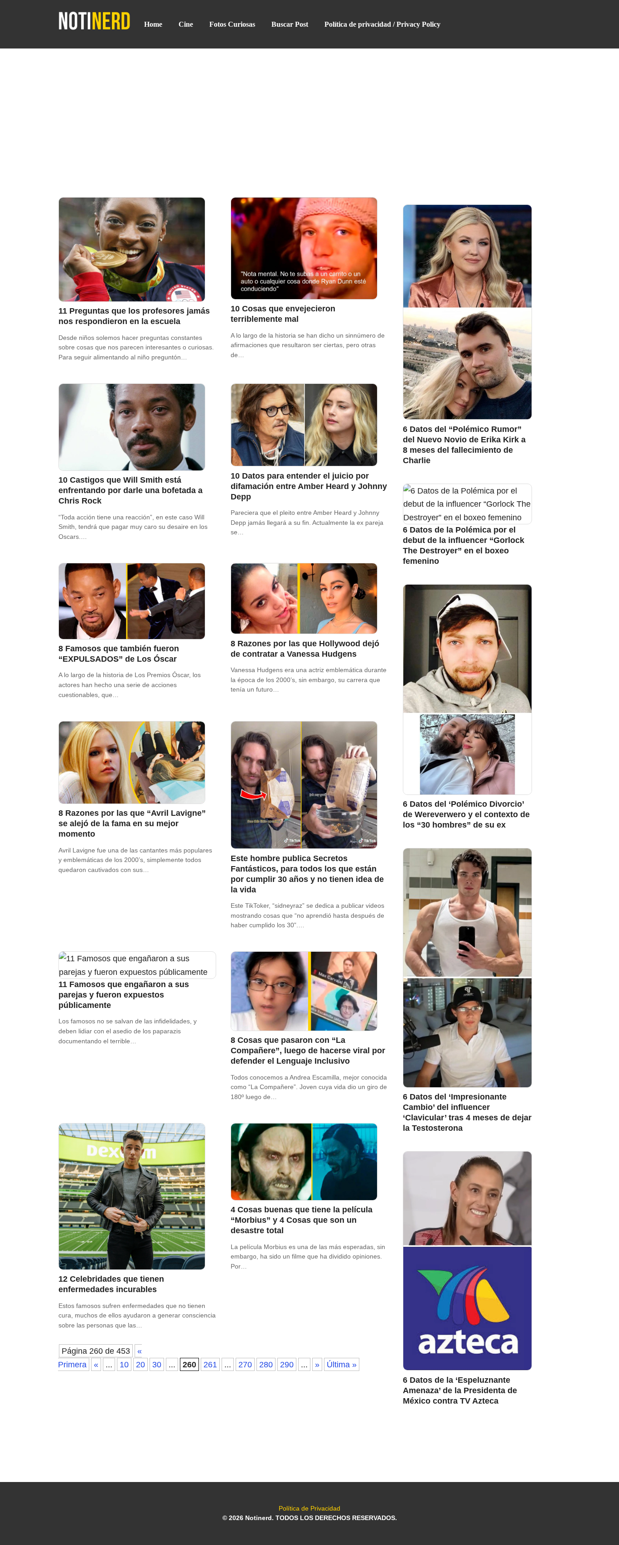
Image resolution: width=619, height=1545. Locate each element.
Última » (342, 1364)
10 (124, 1364)
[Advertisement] (309, 115)
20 (140, 1364)
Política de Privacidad (309, 1508)
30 (156, 1364)
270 (245, 1364)
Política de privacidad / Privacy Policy (382, 24)
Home (153, 24)
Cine (186, 24)
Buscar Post (289, 24)
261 (210, 1364)
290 (287, 1364)
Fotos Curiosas (232, 24)
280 (266, 1364)
